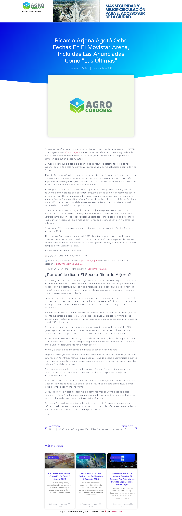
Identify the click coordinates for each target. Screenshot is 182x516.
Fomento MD (116, 511)
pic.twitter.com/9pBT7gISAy (70, 264)
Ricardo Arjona (73, 152)
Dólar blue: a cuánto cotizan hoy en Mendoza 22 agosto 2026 (91, 476)
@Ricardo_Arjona (90, 260)
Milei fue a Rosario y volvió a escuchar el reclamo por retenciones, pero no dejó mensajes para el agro (122, 479)
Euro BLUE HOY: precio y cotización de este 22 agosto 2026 (60, 476)
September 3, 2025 (97, 269)
